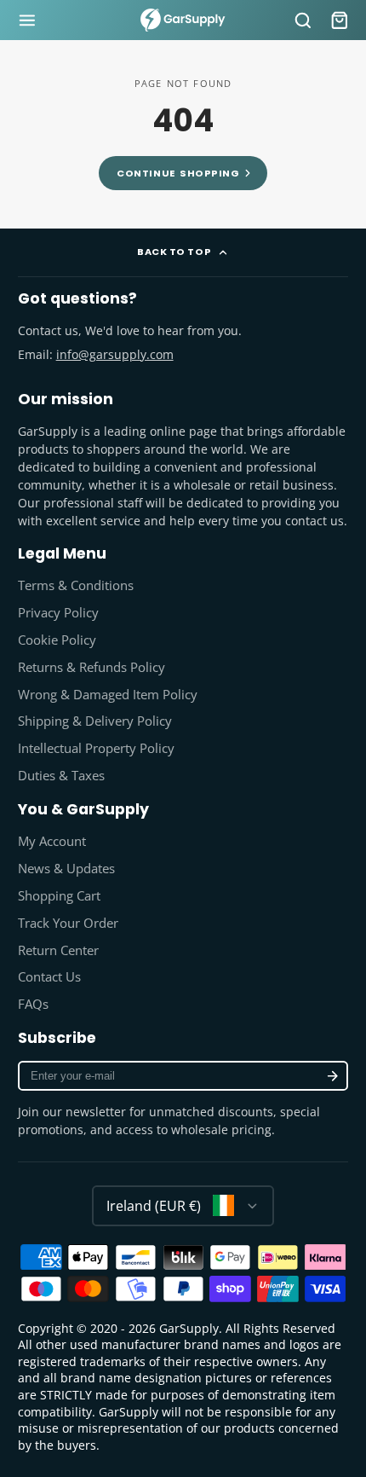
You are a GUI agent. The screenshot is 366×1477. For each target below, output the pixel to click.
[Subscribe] (332, 1076)
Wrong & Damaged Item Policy (107, 695)
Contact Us (49, 977)
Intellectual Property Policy (96, 748)
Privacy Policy (58, 613)
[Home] (183, 20)
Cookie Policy (57, 640)
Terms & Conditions (76, 585)
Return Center (58, 950)
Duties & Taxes (61, 776)
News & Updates (66, 869)
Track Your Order (68, 923)
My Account (52, 841)
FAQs (33, 1004)
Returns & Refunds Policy (91, 667)
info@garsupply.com (115, 354)
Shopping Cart (59, 896)
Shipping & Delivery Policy (95, 721)
